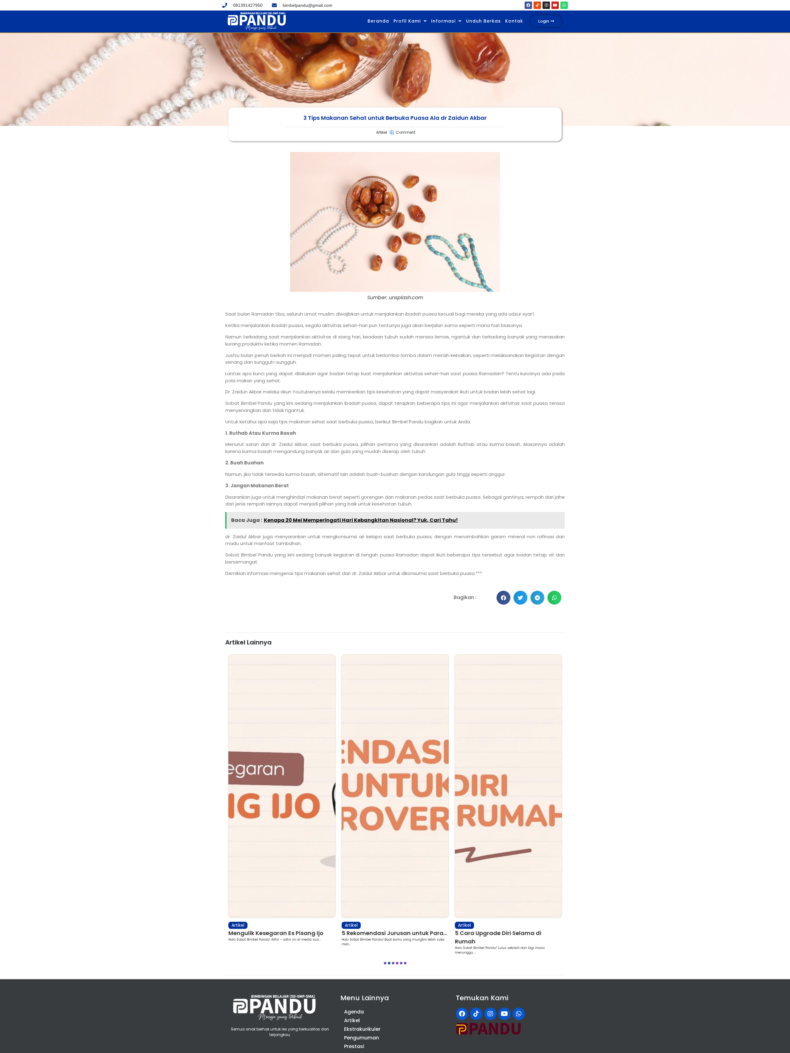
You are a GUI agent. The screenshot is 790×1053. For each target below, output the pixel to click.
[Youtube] (555, 5)
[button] (503, 598)
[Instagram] (546, 5)
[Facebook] (528, 5)
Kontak (514, 21)
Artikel (237, 925)
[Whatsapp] (564, 5)
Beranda (378, 21)
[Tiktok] (537, 5)
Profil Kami (407, 21)
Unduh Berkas (483, 21)
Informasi (443, 21)
